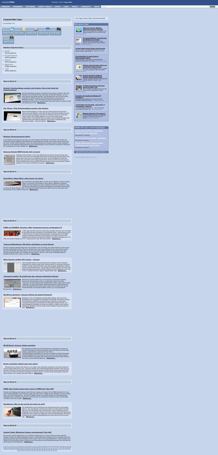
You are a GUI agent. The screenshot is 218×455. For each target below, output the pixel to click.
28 (43, 446)
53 (17, 447)
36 (57, 446)
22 (33, 446)
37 (58, 446)
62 (32, 447)
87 (7, 449)
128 (42, 450)
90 (12, 449)
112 (58, 449)
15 (21, 446)
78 (60, 447)
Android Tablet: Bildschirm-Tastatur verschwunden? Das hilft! (27, 432)
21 (31, 446)
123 (30, 450)
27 (41, 446)
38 (60, 446)
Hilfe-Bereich (100, 127)
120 (23, 450)
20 (29, 446)
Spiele (75, 6)
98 (26, 449)
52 (15, 447)
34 (53, 446)
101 (32, 449)
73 (51, 447)
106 (44, 449)
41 (65, 446)
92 (16, 449)
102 (35, 449)
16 (23, 446)
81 (65, 447)
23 (35, 446)
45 (4, 447)
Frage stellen (68, 2)
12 (16, 446)
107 (47, 449)
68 (43, 447)
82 (67, 447)
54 (19, 447)
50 (12, 447)
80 (63, 447)
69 (44, 447)
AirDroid (7, 60)
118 (18, 450)
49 (10, 447)
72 (50, 447)
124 (32, 450)
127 (39, 450)
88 (9, 449)
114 (63, 449)
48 (9, 447)
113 (61, 449)
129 (44, 450)
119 (20, 450)
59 (27, 447)
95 (21, 449)
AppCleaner (9, 64)
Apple (57, 6)
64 (36, 447)
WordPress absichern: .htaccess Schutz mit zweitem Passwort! (27, 295)
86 (6, 449)
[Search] (212, 7)
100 (30, 449)
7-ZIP (7, 69)
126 (37, 450)
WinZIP (7, 51)
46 (5, 447)
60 (29, 447)
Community (86, 6)
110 (54, 449)
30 (46, 446)
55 (21, 447)
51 (14, 447)
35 (55, 446)
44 (70, 446)
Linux (66, 6)
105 (42, 449)
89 (11, 449)
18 (26, 446)
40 (63, 446)
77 (58, 447)
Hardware (17, 6)
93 (18, 449)
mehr (97, 6)
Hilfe (60, 2)
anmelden (55, 2)
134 (56, 450)
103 (37, 449)
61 (31, 447)
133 (54, 450)
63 (34, 447)
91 (14, 449)
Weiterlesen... (41, 103)
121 (25, 450)
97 (24, 449)
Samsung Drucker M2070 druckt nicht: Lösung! (21, 152)
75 (55, 447)
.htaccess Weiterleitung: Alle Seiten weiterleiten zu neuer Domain (28, 244)
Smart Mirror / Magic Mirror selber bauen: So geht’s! (23, 178)
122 (27, 450)
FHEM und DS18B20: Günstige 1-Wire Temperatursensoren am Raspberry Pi (32, 227)
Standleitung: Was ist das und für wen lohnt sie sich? (24, 404)
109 (52, 449)
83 (68, 447)
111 (56, 449)
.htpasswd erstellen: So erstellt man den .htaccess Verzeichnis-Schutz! (30, 276)
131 (49, 450)
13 (18, 446)
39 (62, 446)
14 (19, 446)
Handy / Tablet (45, 6)
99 (28, 449)
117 (70, 449)
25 (38, 446)
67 (41, 447)
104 (40, 449)
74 (53, 447)
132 (51, 450)
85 (4, 449)
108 (49, 449)
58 (26, 447)
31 (48, 446)
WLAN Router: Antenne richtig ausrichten (19, 345)
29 (45, 446)
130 (47, 450)
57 (24, 447)
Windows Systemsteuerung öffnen (16, 136)
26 (40, 446)
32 (50, 446)
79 (61, 447)
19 (28, 446)
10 (13, 446)
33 (52, 446)
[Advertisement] (37, 203)
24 (36, 446)
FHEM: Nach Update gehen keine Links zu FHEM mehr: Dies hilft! (28, 389)
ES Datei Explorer (11, 55)
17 (24, 446)
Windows (6, 6)
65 (38, 447)
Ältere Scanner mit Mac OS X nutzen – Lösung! (21, 259)
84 (70, 447)
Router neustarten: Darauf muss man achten (20, 364)
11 (14, 446)
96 (23, 449)
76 (56, 447)
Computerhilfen (7, 23)
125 (35, 450)
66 (39, 447)
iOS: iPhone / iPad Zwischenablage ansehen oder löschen (25, 108)
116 (67, 449)
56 (22, 447)
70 (46, 447)
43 (69, 446)
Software (30, 6)
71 (48, 447)
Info (14, 23)
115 (65, 449)
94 (19, 449)
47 (7, 447)
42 (67, 446)
